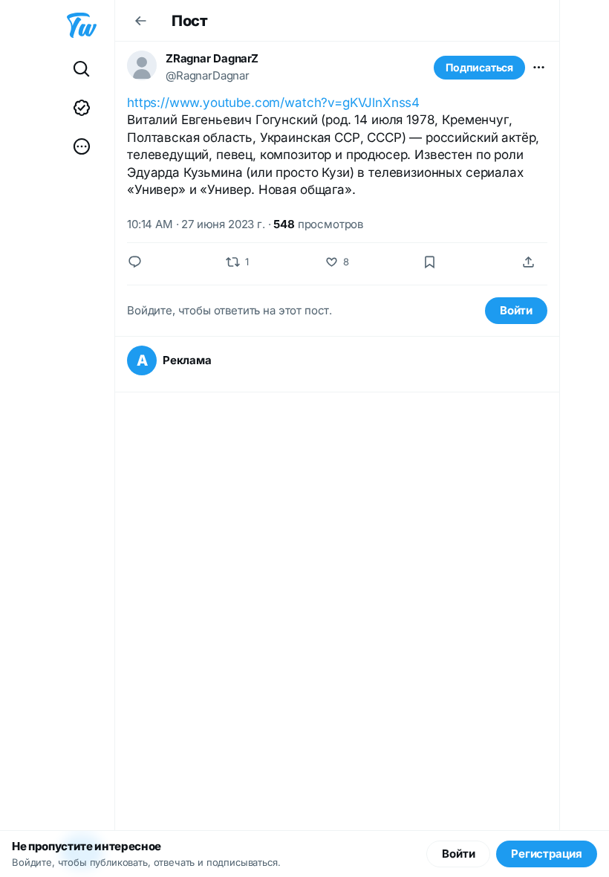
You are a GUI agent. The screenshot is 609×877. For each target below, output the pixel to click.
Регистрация (546, 854)
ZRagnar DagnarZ (212, 58)
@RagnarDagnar (208, 75)
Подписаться (479, 67)
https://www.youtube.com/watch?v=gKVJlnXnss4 (273, 102)
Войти (516, 310)
